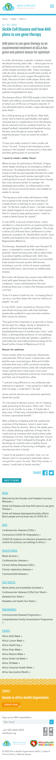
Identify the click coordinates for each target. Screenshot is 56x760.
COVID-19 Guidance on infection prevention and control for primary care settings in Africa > (26, 541)
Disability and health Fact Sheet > (19, 601)
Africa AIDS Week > (12, 636)
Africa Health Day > (12, 645)
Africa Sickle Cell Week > (15, 658)
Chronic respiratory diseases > (17, 569)
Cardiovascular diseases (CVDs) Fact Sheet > (25, 592)
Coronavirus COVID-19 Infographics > (21, 534)
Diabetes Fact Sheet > (13, 596)
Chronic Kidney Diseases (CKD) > (18, 565)
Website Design (24, 754)
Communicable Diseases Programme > (22, 614)
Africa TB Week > (11, 663)
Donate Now (11, 704)
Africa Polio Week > (12, 649)
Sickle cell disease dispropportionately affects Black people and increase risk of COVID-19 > (25, 515)
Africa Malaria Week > (13, 654)
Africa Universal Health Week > (18, 667)
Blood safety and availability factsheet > (23, 587)
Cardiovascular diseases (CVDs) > (19, 530)
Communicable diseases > (15, 573)
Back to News (11, 480)
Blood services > (10, 556)
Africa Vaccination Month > (16, 672)
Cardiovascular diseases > (15, 560)
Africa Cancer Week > (13, 640)
